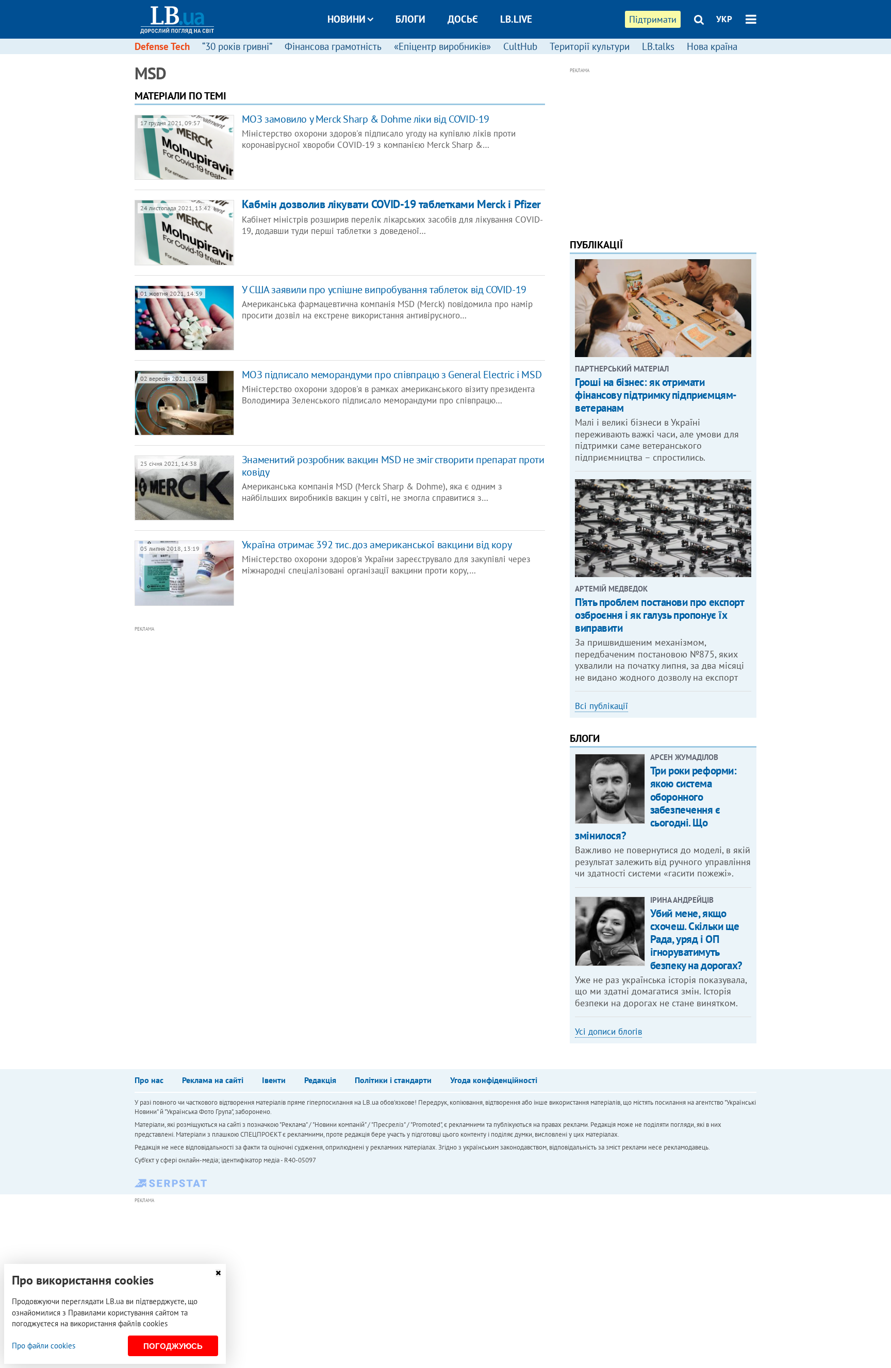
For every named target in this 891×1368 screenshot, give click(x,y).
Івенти (274, 1080)
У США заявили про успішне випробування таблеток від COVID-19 (384, 289)
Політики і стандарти (393, 1080)
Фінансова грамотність (333, 46)
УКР (724, 19)
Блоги (410, 19)
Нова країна (712, 46)
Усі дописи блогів (608, 1031)
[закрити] (218, 1273)
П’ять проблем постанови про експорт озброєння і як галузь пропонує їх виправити (659, 615)
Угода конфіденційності (493, 1080)
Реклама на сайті (212, 1080)
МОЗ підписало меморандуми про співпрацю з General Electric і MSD (391, 374)
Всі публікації (601, 706)
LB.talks (658, 46)
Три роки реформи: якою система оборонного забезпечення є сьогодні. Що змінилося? (655, 803)
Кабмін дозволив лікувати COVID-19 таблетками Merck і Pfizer (391, 204)
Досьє (463, 19)
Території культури (590, 46)
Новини (346, 19)
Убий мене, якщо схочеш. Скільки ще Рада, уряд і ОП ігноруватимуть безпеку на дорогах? (696, 939)
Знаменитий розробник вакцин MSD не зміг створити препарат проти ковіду (393, 466)
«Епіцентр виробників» (442, 46)
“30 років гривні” (237, 46)
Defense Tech (162, 46)
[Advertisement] (284, 737)
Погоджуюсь (173, 1346)
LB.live (516, 19)
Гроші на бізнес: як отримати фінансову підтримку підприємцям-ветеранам (656, 395)
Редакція (320, 1080)
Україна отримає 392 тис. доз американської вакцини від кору (377, 544)
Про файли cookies (43, 1345)
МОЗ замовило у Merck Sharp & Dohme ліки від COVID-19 (365, 119)
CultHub (520, 46)
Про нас (149, 1080)
